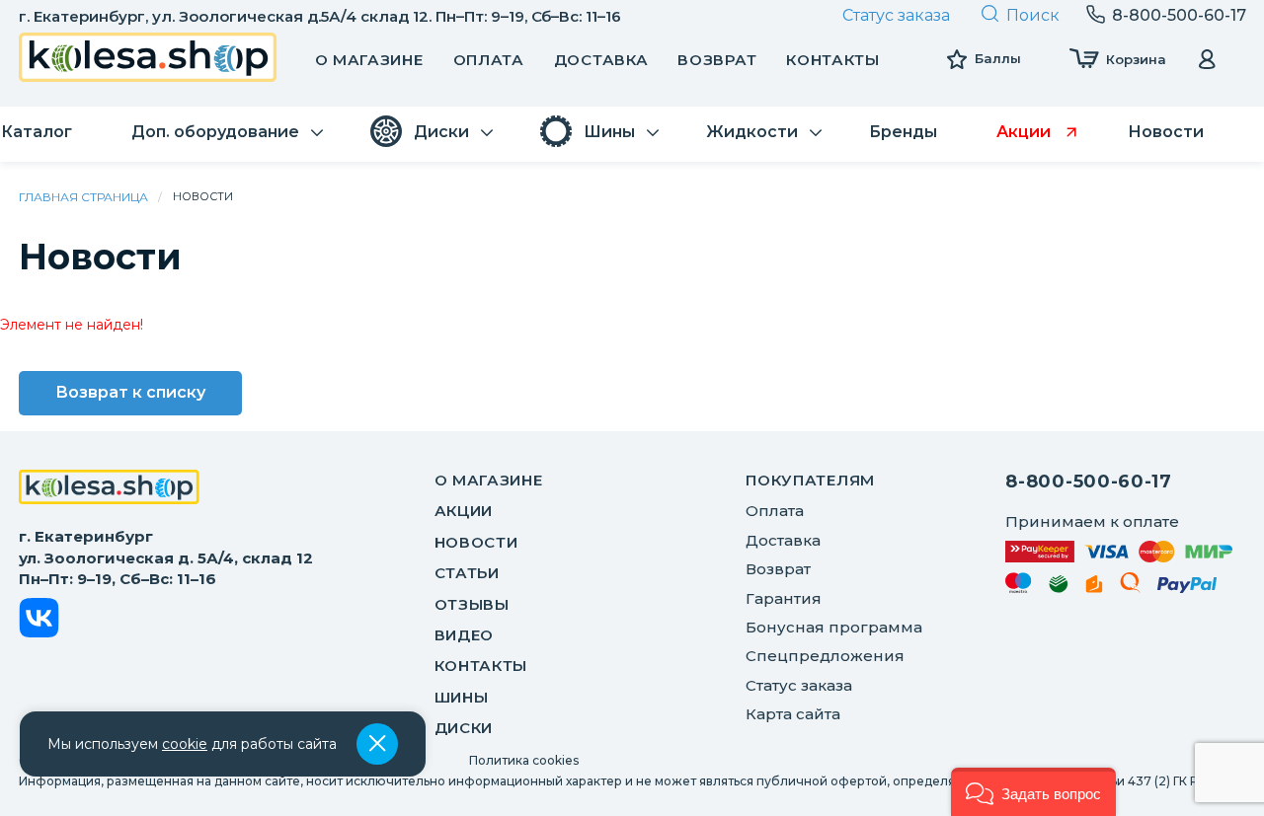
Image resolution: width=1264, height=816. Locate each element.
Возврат (716, 59)
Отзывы (472, 604)
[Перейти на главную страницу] (148, 60)
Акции (464, 510)
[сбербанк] (1058, 587)
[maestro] (1018, 586)
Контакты (833, 59)
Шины (461, 697)
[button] (1033, 792)
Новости (476, 542)
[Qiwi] (1130, 586)
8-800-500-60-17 (1088, 481)
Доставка (601, 59)
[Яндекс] (1094, 587)
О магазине (369, 59)
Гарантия (784, 598)
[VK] (39, 621)
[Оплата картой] (1118, 551)
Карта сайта (793, 714)
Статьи (467, 572)
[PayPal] (1187, 588)
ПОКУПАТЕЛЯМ (810, 480)
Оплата (488, 59)
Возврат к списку (130, 392)
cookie (184, 744)
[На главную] (109, 489)
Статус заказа (896, 15)
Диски (464, 727)
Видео (464, 635)
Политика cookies (524, 760)
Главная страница (83, 196)
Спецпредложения (825, 655)
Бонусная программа (834, 627)
